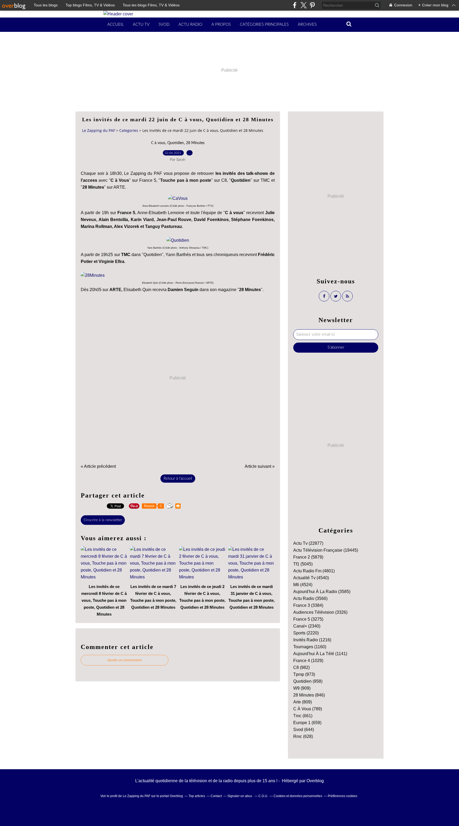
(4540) (311, 578)
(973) (304, 674)
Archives (307, 25)
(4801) (314, 571)
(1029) (308, 660)
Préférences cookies (342, 796)
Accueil (115, 25)
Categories (128, 130)
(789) (307, 709)
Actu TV (141, 25)
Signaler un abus (240, 796)
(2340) (306, 626)
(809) (302, 702)
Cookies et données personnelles (298, 796)
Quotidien (175, 143)
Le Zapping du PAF (98, 130)
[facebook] (294, 5)
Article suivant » (260, 466)
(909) (302, 688)
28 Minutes (195, 143)
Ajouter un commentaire (124, 660)
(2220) (306, 633)
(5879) (308, 557)
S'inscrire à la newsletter (102, 520)
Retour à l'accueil (178, 479)
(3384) (308, 605)
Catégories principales (264, 25)
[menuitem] (115, 25)
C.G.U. (263, 796)
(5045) (303, 564)
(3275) (308, 619)
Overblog (315, 781)
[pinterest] (312, 5)
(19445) (325, 550)
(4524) (302, 584)
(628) (303, 736)
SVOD (164, 25)
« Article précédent (98, 466)
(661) (302, 715)
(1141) (320, 653)
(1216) (312, 640)
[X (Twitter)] (303, 5)
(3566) (310, 598)
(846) (309, 695)
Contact (216, 796)
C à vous (158, 143)
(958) (307, 681)
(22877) (308, 543)
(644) (303, 729)
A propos (221, 25)
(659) (307, 722)
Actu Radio (190, 25)
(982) (301, 667)
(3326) (320, 612)
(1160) (309, 647)
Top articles (197, 796)
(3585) (321, 591)
